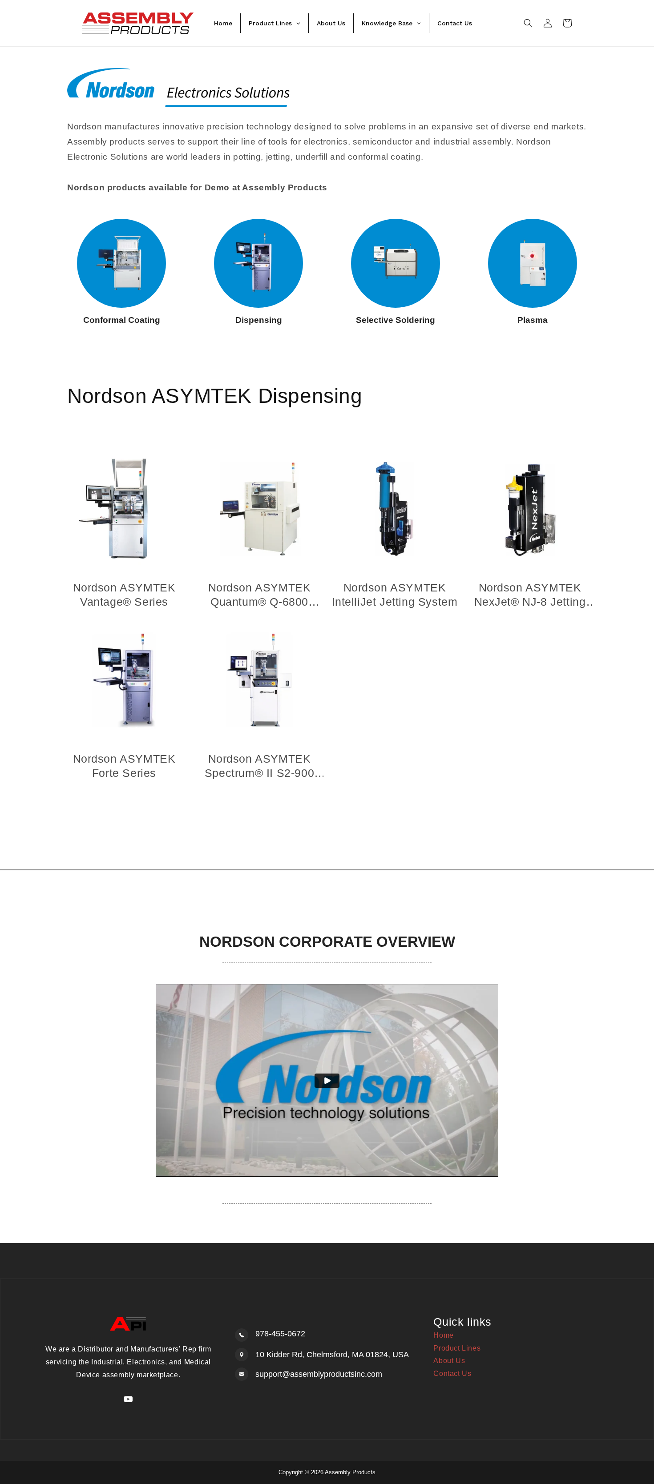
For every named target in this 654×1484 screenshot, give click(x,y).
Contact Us (452, 1373)
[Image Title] (121, 263)
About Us (449, 1360)
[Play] (327, 1081)
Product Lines (456, 1348)
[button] (528, 23)
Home (443, 1335)
